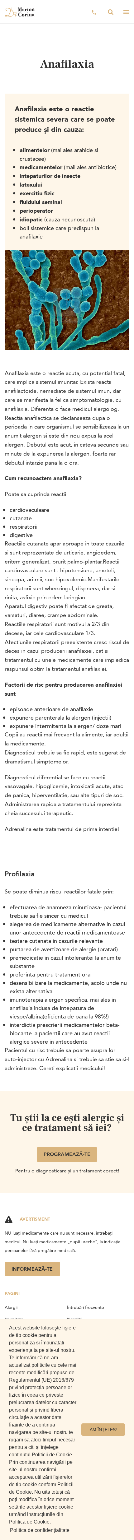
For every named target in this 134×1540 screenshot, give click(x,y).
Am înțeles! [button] (103, 1429)
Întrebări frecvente (85, 1307)
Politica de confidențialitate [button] (39, 1530)
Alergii (11, 1307)
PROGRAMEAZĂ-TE (67, 1154)
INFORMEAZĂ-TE (32, 1269)
